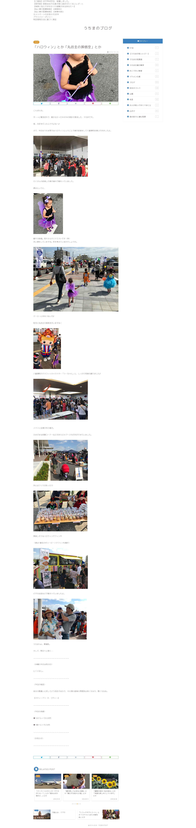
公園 (144, 94)
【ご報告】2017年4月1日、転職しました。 (51, 1)
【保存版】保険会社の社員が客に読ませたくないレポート (58, 4)
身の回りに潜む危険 (143, 117)
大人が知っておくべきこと (143, 105)
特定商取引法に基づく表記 (44, 19)
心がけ (144, 111)
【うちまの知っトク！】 (143, 54)
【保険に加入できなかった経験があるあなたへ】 (54, 6)
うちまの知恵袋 (143, 59)
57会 (143, 48)
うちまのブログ (98, 28)
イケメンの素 (144, 76)
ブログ (36, 42)
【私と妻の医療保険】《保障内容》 (48, 12)
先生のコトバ (144, 88)
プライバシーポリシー (43, 17)
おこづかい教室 (143, 71)
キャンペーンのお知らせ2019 (46, 14)
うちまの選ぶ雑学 (144, 65)
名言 (144, 99)
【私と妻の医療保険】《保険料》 (47, 9)
